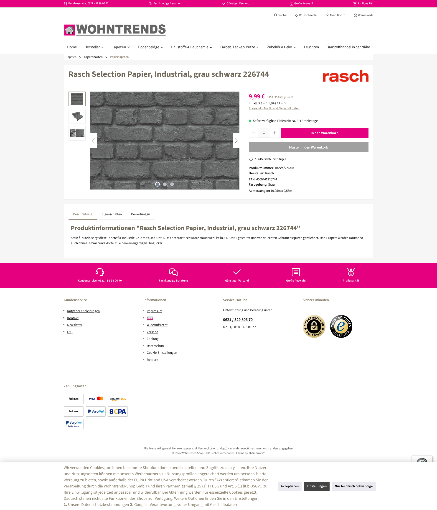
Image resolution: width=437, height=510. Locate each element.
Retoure (152, 359)
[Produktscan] (164, 141)
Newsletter (74, 325)
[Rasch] (345, 76)
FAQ (70, 332)
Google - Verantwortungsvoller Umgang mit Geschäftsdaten (183, 504)
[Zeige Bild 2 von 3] (165, 184)
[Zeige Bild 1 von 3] (157, 184)
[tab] (83, 214)
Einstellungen (317, 486)
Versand (152, 332)
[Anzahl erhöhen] (274, 133)
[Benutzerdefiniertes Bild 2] (341, 326)
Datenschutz (155, 345)
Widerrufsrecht (157, 325)
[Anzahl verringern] (253, 133)
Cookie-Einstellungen (162, 352)
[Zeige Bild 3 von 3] (172, 184)
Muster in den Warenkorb (308, 147)
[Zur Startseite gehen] (115, 30)
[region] (154, 141)
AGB (150, 318)
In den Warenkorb (324, 133)
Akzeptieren (290, 486)
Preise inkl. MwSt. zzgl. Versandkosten (274, 108)
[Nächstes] (236, 140)
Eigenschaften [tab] (112, 214)
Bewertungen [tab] (140, 214)
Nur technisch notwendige (354, 486)
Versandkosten (207, 448)
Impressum (154, 311)
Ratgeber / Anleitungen (83, 311)
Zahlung (153, 338)
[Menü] (429, 458)
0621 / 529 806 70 (238, 320)
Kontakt (73, 318)
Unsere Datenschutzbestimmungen (96, 504)
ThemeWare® (257, 453)
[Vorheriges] (93, 140)
